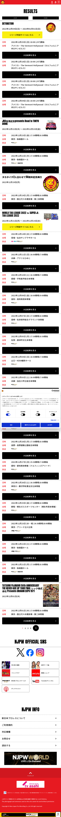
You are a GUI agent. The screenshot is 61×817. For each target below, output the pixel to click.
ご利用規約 (7, 724)
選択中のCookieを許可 (30, 425)
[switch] (23, 414)
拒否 (11, 425)
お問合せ (6, 738)
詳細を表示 (53, 420)
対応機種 (6, 731)
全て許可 (50, 425)
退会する (6, 745)
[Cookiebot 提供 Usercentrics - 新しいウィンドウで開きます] (52, 391)
